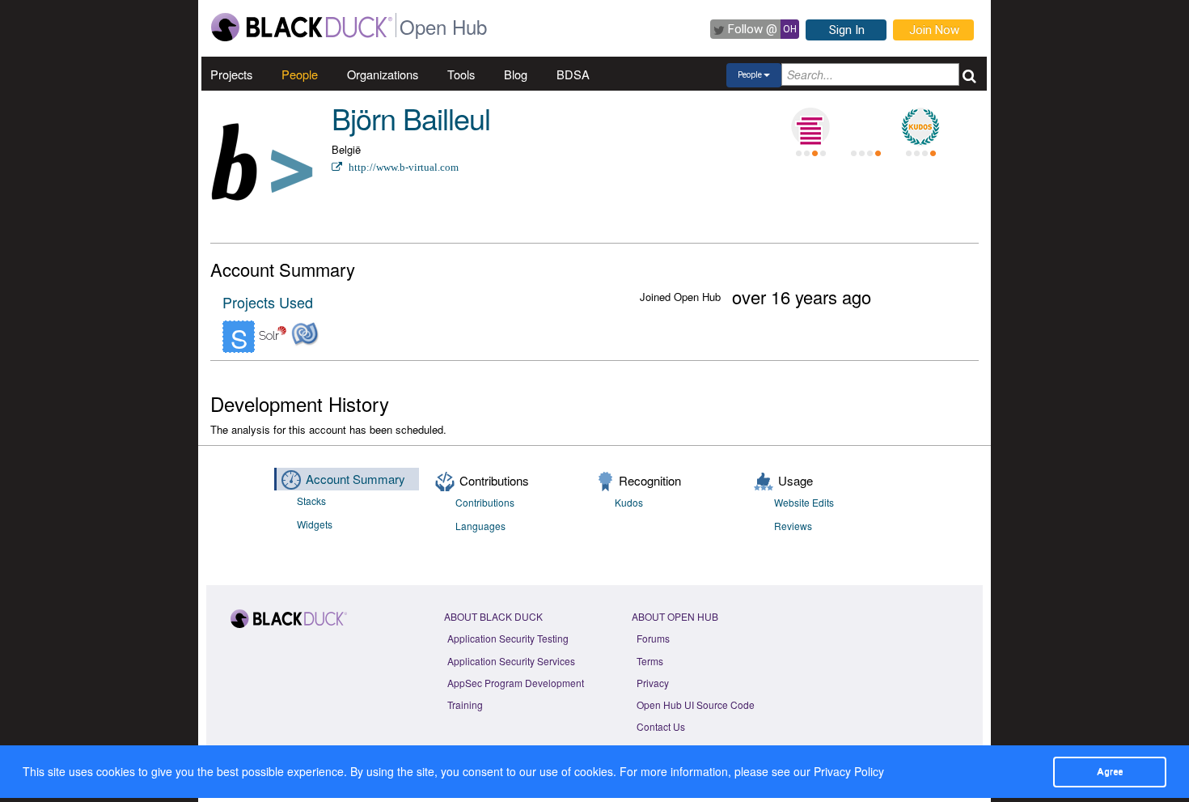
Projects (231, 74)
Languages (480, 526)
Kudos (629, 502)
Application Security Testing (508, 638)
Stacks (311, 500)
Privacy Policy (849, 771)
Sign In (847, 30)
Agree (1110, 771)
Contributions (484, 502)
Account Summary (355, 478)
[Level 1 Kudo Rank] (920, 127)
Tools (461, 74)
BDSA (573, 74)
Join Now (934, 30)
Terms (650, 661)
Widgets (314, 524)
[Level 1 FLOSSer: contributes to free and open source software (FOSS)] (865, 127)
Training (465, 704)
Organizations (382, 74)
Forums (653, 638)
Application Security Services (511, 661)
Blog (515, 74)
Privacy (653, 683)
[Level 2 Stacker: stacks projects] (810, 127)
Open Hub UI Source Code (696, 704)
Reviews (793, 526)
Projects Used (267, 301)
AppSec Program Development (515, 683)
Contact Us (661, 726)
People (299, 74)
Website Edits (804, 502)
